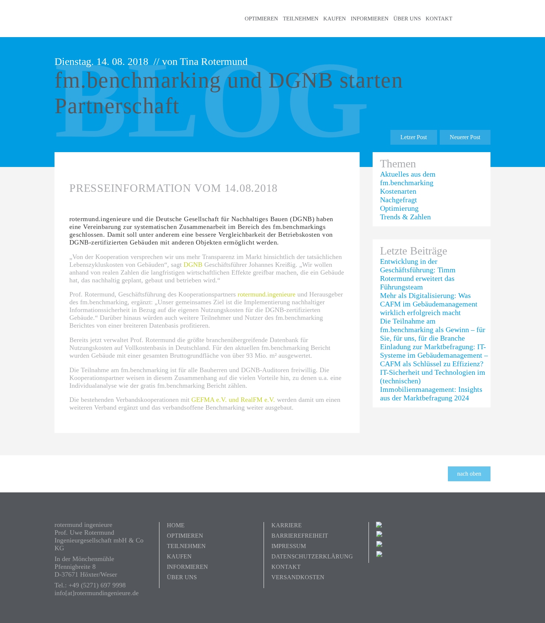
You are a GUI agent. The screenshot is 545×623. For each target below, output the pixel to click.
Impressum (288, 546)
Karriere (286, 525)
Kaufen (334, 19)
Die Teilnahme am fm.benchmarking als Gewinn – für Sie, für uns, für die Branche (432, 329)
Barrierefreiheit (299, 535)
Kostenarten (398, 191)
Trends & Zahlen (405, 217)
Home (176, 525)
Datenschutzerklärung (312, 556)
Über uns (407, 19)
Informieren (370, 19)
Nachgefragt (398, 200)
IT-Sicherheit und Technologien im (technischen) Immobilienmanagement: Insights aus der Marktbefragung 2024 (432, 385)
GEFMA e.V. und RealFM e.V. (233, 399)
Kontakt (439, 19)
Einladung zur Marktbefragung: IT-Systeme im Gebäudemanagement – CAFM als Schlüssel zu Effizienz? (434, 355)
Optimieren (261, 19)
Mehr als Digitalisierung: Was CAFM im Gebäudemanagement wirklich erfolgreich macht (429, 304)
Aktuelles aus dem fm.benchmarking (408, 178)
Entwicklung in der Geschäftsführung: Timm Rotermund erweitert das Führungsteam (418, 274)
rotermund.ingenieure (266, 294)
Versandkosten (297, 577)
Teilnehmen (300, 19)
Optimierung (399, 208)
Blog (474, 19)
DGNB (193, 264)
